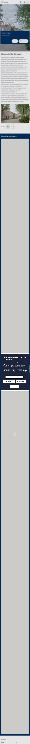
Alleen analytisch (9, 381)
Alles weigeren (20, 381)
